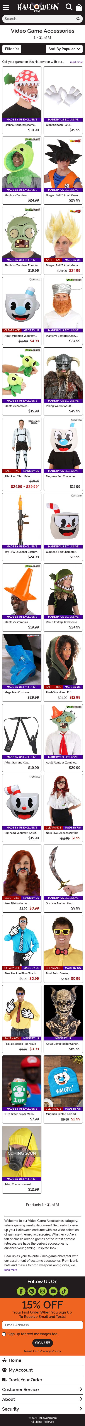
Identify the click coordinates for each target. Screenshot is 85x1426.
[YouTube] (53, 1291)
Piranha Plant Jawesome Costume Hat (20, 125)
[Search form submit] (78, 19)
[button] (79, 7)
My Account (21, 1370)
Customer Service (20, 1389)
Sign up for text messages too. (32, 1334)
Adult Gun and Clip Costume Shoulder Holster (21, 762)
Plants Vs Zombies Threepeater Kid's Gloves (20, 406)
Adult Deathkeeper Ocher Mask (62, 1044)
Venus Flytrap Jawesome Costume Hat (61, 622)
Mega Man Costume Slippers (17, 692)
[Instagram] (42, 1291)
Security (10, 1409)
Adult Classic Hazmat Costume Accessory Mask (20, 1184)
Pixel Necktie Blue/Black (20, 973)
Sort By (62, 49)
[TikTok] (64, 1291)
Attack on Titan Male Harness (17, 476)
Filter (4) (12, 49)
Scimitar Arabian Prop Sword (59, 903)
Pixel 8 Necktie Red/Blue (20, 1044)
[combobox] (38, 19)
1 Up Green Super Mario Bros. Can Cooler (19, 1114)
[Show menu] (6, 7)
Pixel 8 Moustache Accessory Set (16, 903)
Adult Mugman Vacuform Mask (20, 336)
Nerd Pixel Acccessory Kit (62, 833)
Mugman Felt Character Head (60, 476)
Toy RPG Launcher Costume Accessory (22, 552)
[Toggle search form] (69, 7)
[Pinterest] (31, 1291)
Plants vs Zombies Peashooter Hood (16, 195)
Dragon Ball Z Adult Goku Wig (62, 195)
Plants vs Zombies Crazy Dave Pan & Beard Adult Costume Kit (61, 336)
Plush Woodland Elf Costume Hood (58, 692)
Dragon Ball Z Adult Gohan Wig (62, 265)
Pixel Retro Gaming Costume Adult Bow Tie (60, 973)
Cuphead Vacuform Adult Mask (20, 833)
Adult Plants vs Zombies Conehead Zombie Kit (61, 762)
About (8, 1399)
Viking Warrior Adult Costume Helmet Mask (60, 406)
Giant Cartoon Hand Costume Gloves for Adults (62, 125)
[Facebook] (21, 1291)
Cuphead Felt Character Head (60, 552)
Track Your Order (25, 1379)
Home (15, 1360)
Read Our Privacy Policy (42, 1351)
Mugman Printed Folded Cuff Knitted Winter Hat (61, 1114)
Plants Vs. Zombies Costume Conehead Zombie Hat (22, 622)
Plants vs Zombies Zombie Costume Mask (21, 265)
